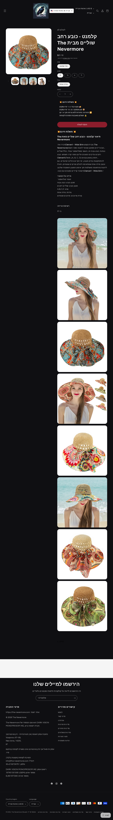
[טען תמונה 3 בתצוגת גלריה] (33, 81)
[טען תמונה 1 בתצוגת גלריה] (15, 81)
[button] (4, 10)
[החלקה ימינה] (49, 81)
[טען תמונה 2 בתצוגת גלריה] (24, 81)
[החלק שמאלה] (8, 81)
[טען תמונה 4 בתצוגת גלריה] (42, 81)
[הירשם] (74, 698)
